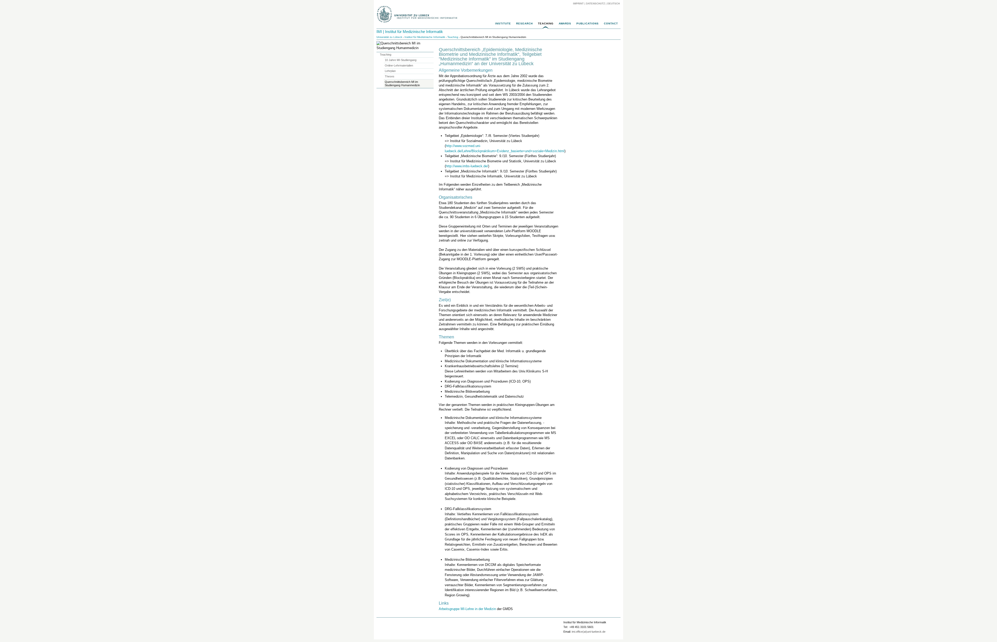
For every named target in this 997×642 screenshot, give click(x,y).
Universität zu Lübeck (389, 37)
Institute (503, 23)
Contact (611, 23)
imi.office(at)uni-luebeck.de (588, 631)
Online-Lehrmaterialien (399, 65)
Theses (389, 76)
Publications (587, 23)
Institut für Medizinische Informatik (425, 37)
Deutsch (613, 3)
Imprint (578, 3)
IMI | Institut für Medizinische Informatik (409, 31)
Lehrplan (390, 70)
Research (524, 23)
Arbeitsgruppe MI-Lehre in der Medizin (467, 609)
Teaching (546, 23)
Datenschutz (595, 3)
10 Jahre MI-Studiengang (400, 60)
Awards (565, 23)
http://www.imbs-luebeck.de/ (467, 166)
